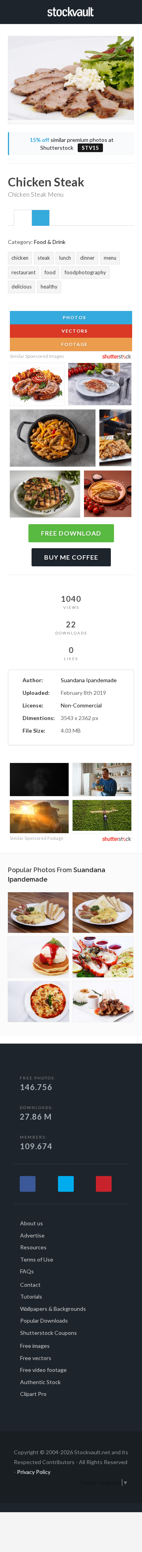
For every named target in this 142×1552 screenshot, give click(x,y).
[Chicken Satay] (103, 1001)
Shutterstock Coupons (48, 1332)
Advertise (32, 1235)
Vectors (74, 331)
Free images (35, 1345)
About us (31, 1223)
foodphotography (85, 272)
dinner (87, 258)
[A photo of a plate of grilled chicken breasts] (45, 496)
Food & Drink (49, 241)
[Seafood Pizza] (38, 1001)
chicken (19, 258)
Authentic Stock (40, 1382)
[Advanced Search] (131, 10)
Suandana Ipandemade (89, 680)
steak (43, 258)
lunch (65, 258)
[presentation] (23, 218)
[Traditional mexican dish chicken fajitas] (52, 440)
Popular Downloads (44, 1320)
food (50, 272)
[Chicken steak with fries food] (115, 439)
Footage (74, 344)
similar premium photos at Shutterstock (72, 143)
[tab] (23, 217)
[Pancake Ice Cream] (38, 957)
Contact (30, 1284)
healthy (49, 286)
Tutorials (31, 1296)
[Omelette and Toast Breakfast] (103, 912)
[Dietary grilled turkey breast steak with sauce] (99, 385)
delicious (21, 286)
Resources (33, 1247)
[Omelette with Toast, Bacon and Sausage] (38, 912)
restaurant (23, 272)
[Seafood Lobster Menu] (103, 957)
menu (110, 258)
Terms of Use (36, 1259)
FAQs (27, 1271)
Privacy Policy (33, 1471)
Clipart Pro (33, 1393)
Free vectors (35, 1358)
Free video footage (43, 1369)
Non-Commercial (81, 705)
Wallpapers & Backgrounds (53, 1308)
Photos (74, 317)
